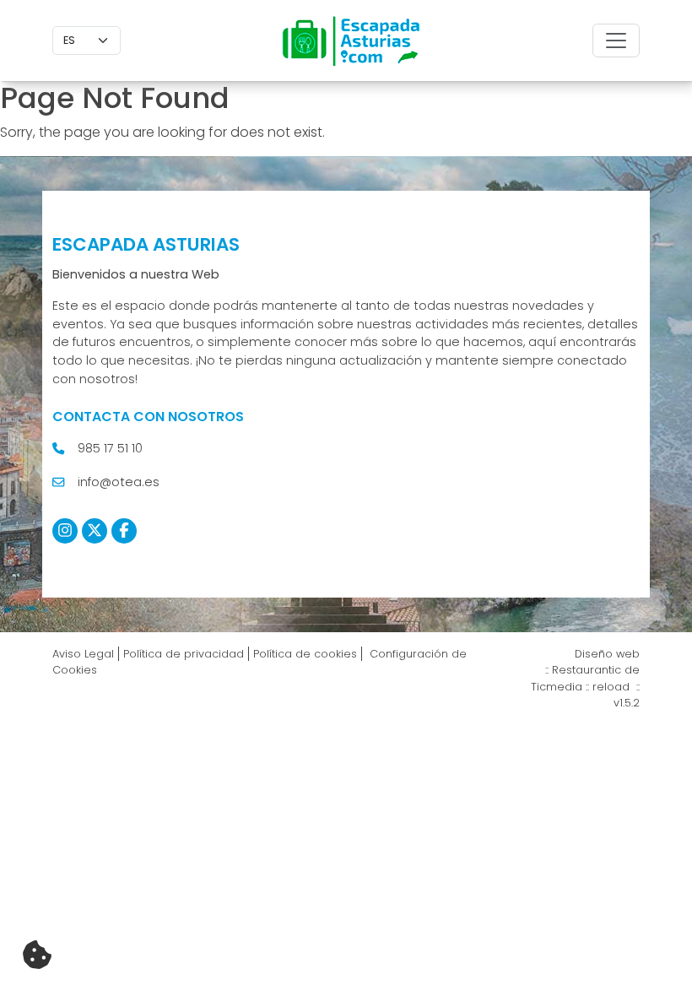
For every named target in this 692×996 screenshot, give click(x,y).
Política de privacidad (183, 654)
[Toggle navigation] (616, 40)
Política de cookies (305, 654)
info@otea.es (118, 482)
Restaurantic (586, 670)
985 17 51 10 (110, 448)
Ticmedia (556, 686)
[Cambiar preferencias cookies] (37, 955)
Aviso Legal (83, 654)
